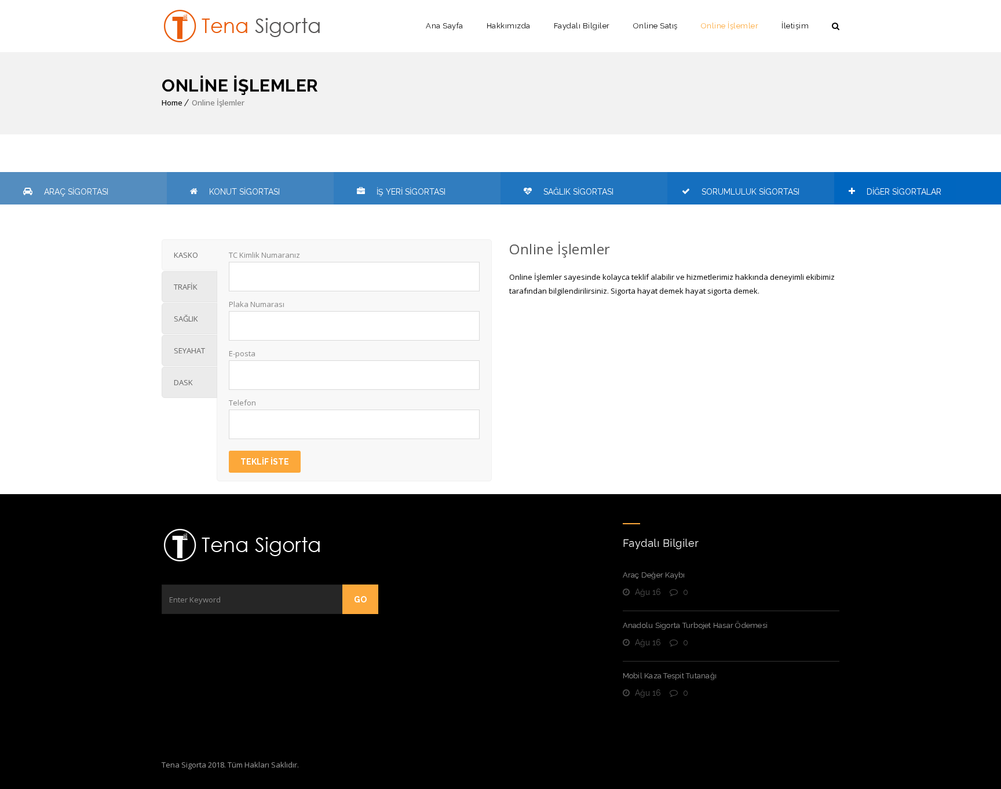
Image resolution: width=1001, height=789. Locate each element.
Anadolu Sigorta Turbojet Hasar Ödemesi (695, 625)
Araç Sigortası (76, 191)
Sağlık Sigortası (578, 191)
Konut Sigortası (244, 191)
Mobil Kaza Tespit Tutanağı (670, 675)
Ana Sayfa (444, 25)
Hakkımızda (509, 25)
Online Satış (655, 25)
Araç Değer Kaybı (654, 575)
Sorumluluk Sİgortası (750, 191)
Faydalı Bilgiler (582, 25)
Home (172, 102)
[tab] (189, 255)
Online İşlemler (730, 25)
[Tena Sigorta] (243, 26)
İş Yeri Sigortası (411, 191)
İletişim (795, 25)
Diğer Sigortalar (904, 191)
